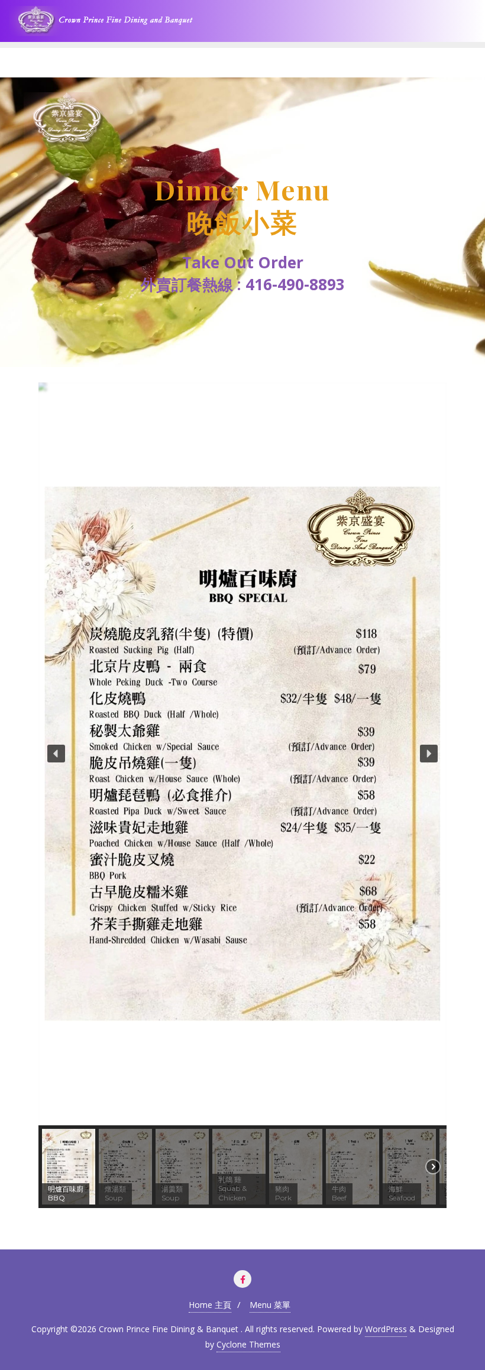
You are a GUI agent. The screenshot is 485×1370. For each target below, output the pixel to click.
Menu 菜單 (270, 1304)
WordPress (386, 1329)
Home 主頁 (210, 1304)
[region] (242, 222)
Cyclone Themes (248, 1344)
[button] (56, 753)
